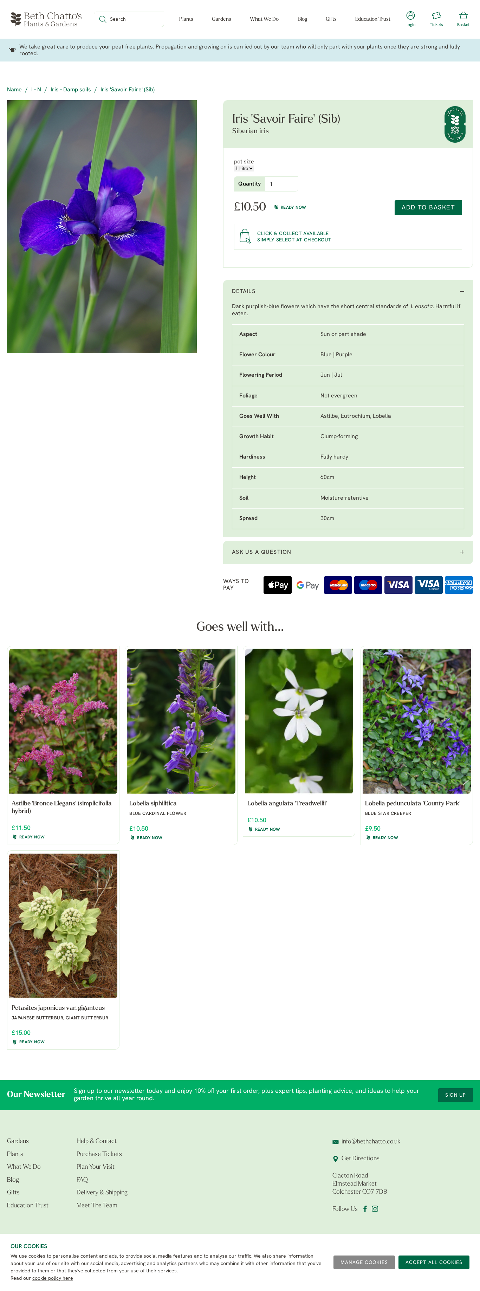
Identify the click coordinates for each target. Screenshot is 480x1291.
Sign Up (455, 1095)
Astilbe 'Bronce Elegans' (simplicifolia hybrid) (62, 808)
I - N (36, 90)
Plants (186, 19)
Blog (302, 19)
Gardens (221, 19)
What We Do (264, 19)
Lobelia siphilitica (153, 804)
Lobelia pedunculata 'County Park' (412, 804)
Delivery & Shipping (102, 1193)
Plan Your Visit (96, 1167)
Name (14, 90)
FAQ (82, 1180)
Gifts (331, 19)
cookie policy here (52, 1278)
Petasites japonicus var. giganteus (58, 1008)
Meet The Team (97, 1206)
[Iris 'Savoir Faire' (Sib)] (102, 226)
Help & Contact (97, 1141)
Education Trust (372, 19)
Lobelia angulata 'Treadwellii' (287, 804)
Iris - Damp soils (71, 90)
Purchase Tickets (99, 1154)
